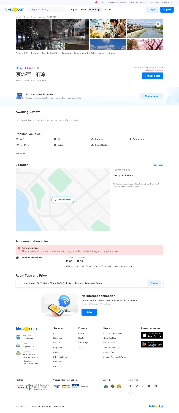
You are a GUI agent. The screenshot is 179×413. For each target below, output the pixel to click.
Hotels (81, 338)
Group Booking (109, 338)
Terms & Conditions (111, 347)
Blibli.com (57, 366)
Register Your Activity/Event (114, 357)
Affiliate (56, 352)
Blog (55, 333)
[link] (152, 10)
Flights (81, 333)
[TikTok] (130, 392)
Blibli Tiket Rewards (138, 2)
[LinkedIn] (143, 386)
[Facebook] (130, 386)
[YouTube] (149, 386)
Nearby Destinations (123, 175)
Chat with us (28, 338)
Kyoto (26, 17)
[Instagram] (156, 386)
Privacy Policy (109, 343)
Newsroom (57, 338)
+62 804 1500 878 (30, 357)
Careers (56, 343)
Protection (57, 362)
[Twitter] (137, 386)
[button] (63, 199)
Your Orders (154, 2)
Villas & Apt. (83, 343)
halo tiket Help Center (112, 333)
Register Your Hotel (111, 352)
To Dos (81, 347)
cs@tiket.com (28, 347)
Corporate (57, 347)
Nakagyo (41, 17)
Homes (18, 17)
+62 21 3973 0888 (30, 364)
